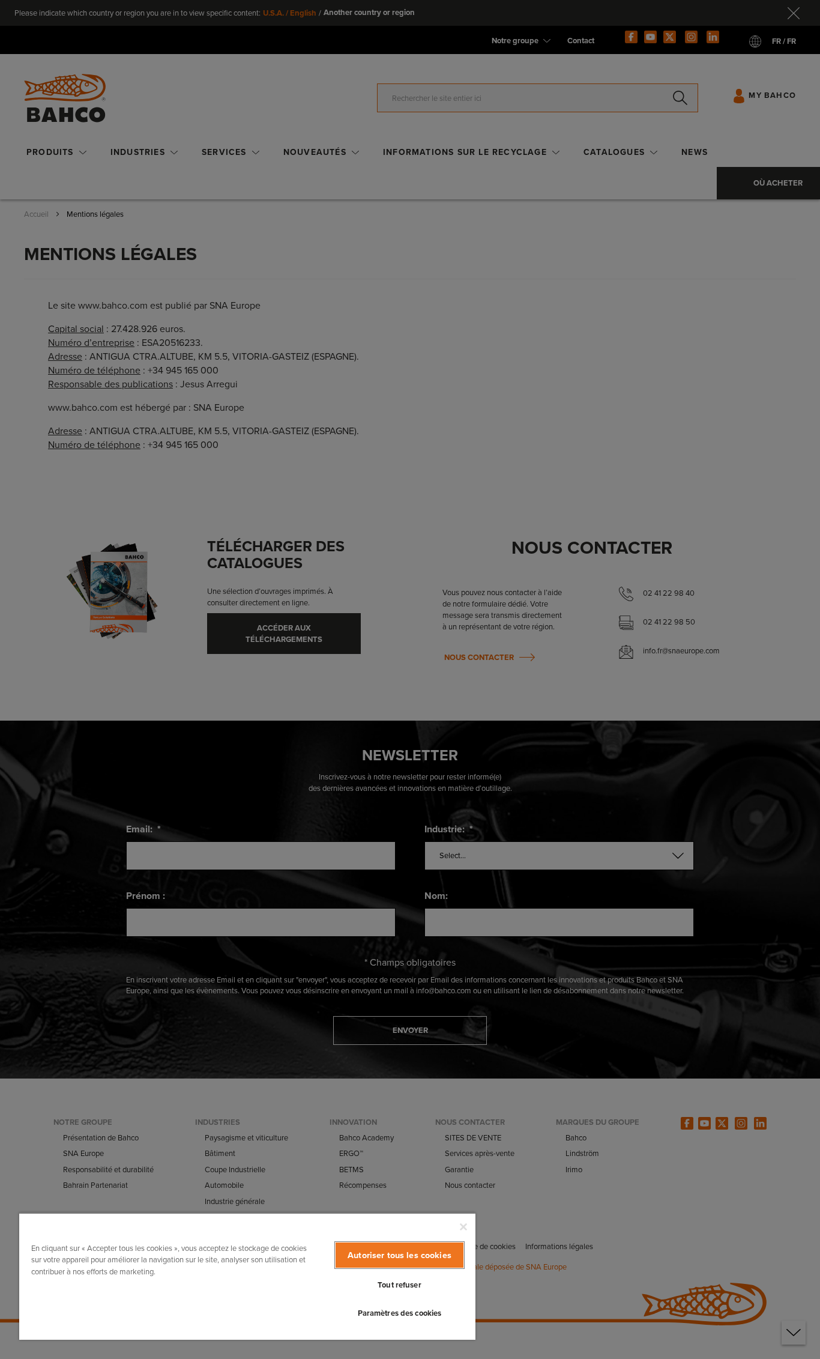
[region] (247, 1276)
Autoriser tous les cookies (399, 1255)
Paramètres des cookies (400, 1313)
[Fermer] (463, 1226)
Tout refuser (399, 1285)
